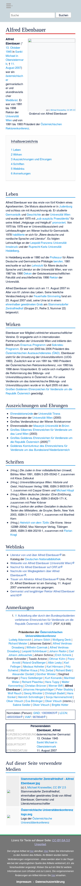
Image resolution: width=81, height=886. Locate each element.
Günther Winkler (46, 674)
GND (36, 713)
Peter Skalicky (64, 689)
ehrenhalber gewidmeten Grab (24, 304)
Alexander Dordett (23, 674)
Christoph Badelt (55, 693)
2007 (18, 68)
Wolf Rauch (15, 693)
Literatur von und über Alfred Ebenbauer (34, 555)
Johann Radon (58, 651)
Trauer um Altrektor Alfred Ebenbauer (33, 579)
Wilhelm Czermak (36, 647)
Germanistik (13, 214)
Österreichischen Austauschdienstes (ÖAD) (33, 353)
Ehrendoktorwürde (21, 413)
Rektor (54, 277)
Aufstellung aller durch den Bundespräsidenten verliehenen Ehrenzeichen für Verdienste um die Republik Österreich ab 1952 (45, 619)
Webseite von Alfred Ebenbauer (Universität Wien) (41, 563)
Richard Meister (17, 643)
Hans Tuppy (52, 682)
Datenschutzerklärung (50, 882)
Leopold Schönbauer (34, 651)
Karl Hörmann (55, 666)
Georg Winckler (33, 693)
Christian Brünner (35, 685)
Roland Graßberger (34, 662)
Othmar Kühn (57, 659)
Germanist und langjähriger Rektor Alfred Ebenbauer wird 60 (42, 593)
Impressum (23, 882)
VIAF (28, 717)
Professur (56, 257)
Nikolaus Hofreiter (33, 666)
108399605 (48, 713)
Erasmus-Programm (33, 345)
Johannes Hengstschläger (38, 689)
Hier (46, 850)
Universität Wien (60, 214)
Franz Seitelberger (32, 678)
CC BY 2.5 (71, 110)
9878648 (38, 717)
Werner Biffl (55, 685)
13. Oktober (13, 47)
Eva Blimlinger (34, 701)
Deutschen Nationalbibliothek (43, 559)
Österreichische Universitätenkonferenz (36, 820)
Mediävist (12, 100)
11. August (10, 66)
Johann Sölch (42, 639)
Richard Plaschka (32, 682)
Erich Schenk (63, 655)
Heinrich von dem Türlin (34, 522)
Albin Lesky (55, 662)
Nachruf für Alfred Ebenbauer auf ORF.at (35, 567)
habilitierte (18, 234)
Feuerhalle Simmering (47, 296)
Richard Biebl (64, 670)
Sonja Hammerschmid (59, 697)
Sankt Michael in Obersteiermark (15, 57)
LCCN (63, 713)
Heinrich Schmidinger (31, 697)
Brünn (65, 426)
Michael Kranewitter (58, 110)
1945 (9, 51)
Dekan (28, 273)
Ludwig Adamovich (20, 639)
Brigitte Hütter (60, 705)
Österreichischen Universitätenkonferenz (44, 634)
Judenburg (65, 206)
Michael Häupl (65, 490)
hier (32, 850)
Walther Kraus (28, 670)
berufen (58, 261)
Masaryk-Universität (45, 426)
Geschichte (34, 214)
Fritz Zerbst (46, 670)
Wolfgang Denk (61, 639)
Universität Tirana (49, 413)
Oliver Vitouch (14, 701)
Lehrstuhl (37, 265)
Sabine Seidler (22, 705)
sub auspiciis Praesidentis (53, 218)
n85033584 (13, 717)
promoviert (59, 222)
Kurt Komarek (53, 678)
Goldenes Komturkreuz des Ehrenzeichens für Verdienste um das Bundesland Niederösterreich (40, 448)
